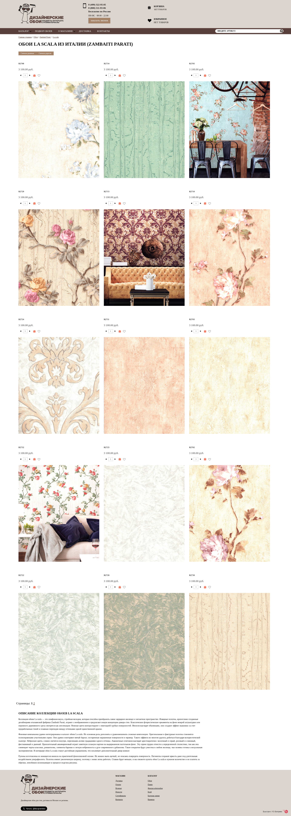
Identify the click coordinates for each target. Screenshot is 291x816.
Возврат (118, 788)
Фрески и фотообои (155, 788)
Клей (150, 792)
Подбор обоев (43, 31)
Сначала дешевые (27, 53)
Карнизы (151, 799)
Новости (118, 792)
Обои (150, 781)
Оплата (118, 785)
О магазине (65, 31)
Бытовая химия (154, 796)
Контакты (103, 31)
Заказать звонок (99, 20)
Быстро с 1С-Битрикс (272, 811)
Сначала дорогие (45, 53)
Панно (150, 785)
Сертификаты (120, 796)
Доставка (85, 31)
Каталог (23, 31)
